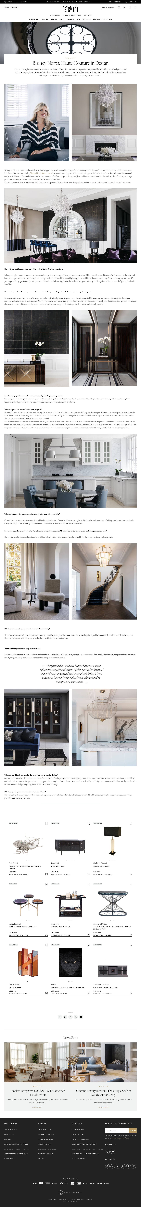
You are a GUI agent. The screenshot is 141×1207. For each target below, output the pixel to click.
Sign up (133, 1131)
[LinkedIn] (123, 1166)
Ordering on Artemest (47, 1149)
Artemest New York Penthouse (17, 1149)
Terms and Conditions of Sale (84, 1144)
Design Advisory (45, 1144)
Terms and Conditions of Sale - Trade (87, 1149)
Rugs (61, 20)
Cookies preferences (80, 1139)
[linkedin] (65, 1017)
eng (21, 2)
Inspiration (55, 15)
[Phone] (107, 1152)
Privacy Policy (78, 1130)
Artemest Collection (102, 20)
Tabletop (70, 20)
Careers (7, 1139)
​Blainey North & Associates (41, 173)
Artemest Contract (46, 1135)
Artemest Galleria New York (16, 1144)
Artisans (87, 15)
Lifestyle (86, 20)
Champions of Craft (72, 15)
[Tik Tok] (118, 1166)
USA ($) (9, 2)
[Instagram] (107, 1166)
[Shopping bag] (135, 7)
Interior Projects (45, 1139)
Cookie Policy (77, 1135)
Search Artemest (108, 7)
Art (78, 20)
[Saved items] (130, 7)
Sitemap (41, 1159)
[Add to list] (46, 823)
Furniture (33, 20)
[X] (76, 1017)
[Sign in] (124, 7)
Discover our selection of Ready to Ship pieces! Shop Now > (69, 2)
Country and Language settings (85, 1154)
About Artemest (115, 2)
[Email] (81, 1017)
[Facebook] (60, 1017)
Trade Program (10, 7)
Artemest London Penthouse (16, 1154)
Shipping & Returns (46, 1154)
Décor (54, 20)
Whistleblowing (78, 1159)
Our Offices (9, 1159)
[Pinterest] (70, 1017)
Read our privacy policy (121, 1138)
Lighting (45, 20)
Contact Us (132, 2)
